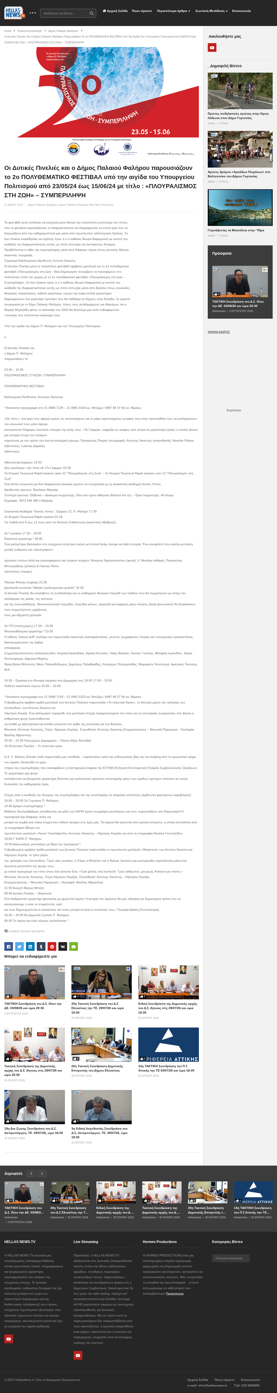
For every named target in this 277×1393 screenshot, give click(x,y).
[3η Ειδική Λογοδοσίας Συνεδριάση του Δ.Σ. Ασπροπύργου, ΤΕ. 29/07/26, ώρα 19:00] (101, 1107)
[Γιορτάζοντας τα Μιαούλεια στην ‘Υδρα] (240, 207)
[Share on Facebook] (8, 946)
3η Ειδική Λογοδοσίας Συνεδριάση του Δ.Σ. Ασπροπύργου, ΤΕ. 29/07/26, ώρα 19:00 (99, 1133)
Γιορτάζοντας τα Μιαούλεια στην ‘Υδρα (236, 230)
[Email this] (73, 946)
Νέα (97, 204)
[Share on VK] (62, 946)
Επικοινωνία (241, 11)
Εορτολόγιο (234, 410)
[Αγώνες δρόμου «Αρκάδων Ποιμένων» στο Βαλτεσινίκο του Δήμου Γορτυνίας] (240, 149)
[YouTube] (212, 47)
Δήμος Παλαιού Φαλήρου (43, 204)
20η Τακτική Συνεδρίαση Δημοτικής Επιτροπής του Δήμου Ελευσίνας (207, 1210)
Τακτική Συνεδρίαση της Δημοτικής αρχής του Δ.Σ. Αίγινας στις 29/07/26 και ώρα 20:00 (33, 1070)
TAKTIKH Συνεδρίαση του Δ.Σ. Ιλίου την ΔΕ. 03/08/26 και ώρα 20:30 (238, 304)
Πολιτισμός (107, 204)
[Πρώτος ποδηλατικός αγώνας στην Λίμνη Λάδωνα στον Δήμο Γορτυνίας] (240, 91)
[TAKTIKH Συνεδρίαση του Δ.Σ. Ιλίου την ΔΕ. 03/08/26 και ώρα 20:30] (34, 982)
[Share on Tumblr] (41, 946)
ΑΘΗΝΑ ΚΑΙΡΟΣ (219, 332)
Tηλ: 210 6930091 (247, 1385)
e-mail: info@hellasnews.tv (207, 1385)
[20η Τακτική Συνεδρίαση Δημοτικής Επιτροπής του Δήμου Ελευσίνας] (101, 1045)
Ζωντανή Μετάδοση (210, 11)
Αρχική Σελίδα (117, 11)
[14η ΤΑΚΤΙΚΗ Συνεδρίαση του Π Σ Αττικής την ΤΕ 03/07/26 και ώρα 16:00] (168, 1045)
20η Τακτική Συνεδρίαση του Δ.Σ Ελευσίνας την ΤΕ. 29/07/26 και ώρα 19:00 (97, 1008)
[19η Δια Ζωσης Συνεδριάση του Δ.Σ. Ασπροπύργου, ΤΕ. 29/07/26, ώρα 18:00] (34, 1107)
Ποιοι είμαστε (142, 11)
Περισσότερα (175, 1293)
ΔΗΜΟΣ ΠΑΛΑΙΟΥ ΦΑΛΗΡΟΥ (27, 931)
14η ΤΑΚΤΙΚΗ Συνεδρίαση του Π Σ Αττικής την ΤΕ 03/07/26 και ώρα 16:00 (253, 1210)
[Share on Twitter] (19, 946)
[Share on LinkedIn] (30, 946)
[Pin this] (52, 946)
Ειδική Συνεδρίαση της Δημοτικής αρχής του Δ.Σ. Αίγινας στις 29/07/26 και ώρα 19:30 (167, 1008)
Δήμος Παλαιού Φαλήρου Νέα (76, 204)
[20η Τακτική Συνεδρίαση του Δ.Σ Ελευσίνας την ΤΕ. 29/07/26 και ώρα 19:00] (101, 982)
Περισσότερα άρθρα (171, 11)
